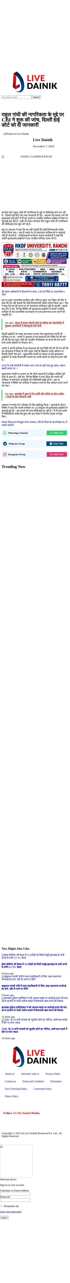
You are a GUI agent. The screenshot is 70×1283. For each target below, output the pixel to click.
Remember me (11, 1206)
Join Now (58, 432)
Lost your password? (10, 1211)
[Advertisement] (35, 35)
